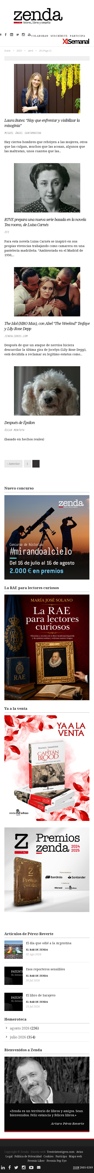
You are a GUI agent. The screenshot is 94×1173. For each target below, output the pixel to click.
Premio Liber (36, 1161)
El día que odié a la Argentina (48, 943)
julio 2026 (18, 1037)
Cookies (49, 1156)
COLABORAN (39, 35)
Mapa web (75, 1156)
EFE (6, 232)
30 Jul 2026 (33, 980)
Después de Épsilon (19, 422)
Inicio (7, 50)
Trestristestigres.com (60, 1152)
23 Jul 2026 (33, 1006)
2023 (19, 50)
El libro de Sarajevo (41, 995)
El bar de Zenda (37, 949)
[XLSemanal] (76, 41)
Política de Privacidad (28, 1156)
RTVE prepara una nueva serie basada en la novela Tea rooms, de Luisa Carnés (45, 222)
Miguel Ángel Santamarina (22, 133)
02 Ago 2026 (33, 954)
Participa (61, 1156)
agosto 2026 (20, 1028)
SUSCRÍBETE (59, 35)
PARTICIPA (77, 35)
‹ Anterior (13, 464)
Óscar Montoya (14, 430)
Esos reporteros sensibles (45, 969)
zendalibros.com (15, 336)
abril (30, 50)
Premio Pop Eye (57, 1161)
